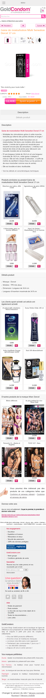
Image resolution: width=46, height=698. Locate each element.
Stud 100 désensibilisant (34, 350)
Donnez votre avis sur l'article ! (21, 515)
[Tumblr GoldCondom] (20, 597)
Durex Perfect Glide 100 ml (34, 308)
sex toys (17, 685)
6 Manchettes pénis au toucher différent (12, 229)
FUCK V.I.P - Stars (34, 443)
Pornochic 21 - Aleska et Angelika (11, 444)
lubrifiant (14, 161)
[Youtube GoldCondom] (14, 597)
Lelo (3, 670)
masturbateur (8, 142)
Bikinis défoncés (11, 401)
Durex (4, 658)
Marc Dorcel (35, 93)
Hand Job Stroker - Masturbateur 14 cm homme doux (34, 230)
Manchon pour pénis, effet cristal (12, 187)
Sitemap (31, 689)
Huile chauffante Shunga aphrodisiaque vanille (11, 351)
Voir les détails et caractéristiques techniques (21, 171)
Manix (4, 661)
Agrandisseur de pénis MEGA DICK (34, 187)
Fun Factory (7, 665)
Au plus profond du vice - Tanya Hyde (34, 401)
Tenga (4, 679)
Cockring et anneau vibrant (22, 494)
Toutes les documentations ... (18, 615)
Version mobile (28, 695)
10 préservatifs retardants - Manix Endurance (11, 308)
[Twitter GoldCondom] (8, 597)
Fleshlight (5, 674)
